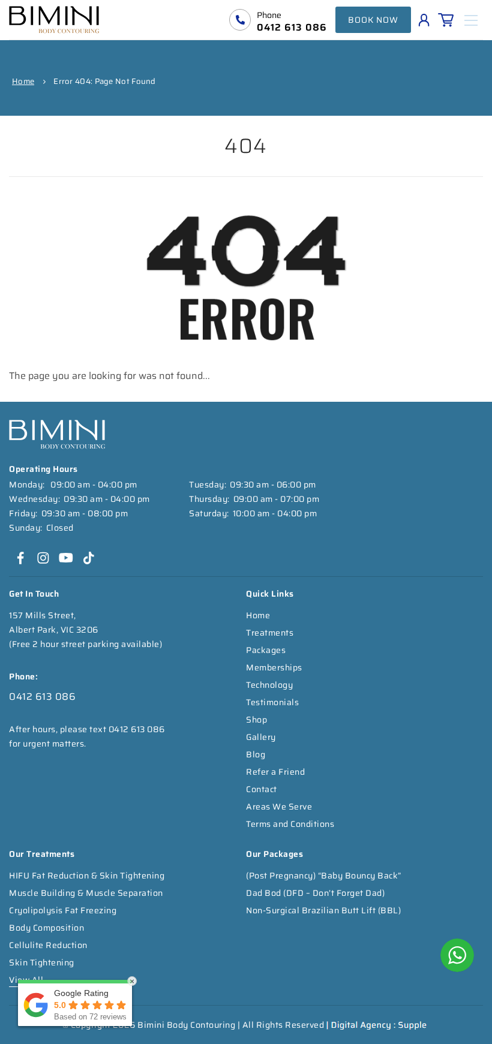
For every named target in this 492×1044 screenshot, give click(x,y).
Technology (269, 684)
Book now (373, 19)
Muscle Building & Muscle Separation (86, 892)
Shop (256, 719)
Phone (269, 15)
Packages (266, 650)
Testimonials (272, 702)
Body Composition (46, 927)
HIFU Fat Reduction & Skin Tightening (86, 875)
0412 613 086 (292, 27)
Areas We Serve (279, 806)
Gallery (261, 737)
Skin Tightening (41, 962)
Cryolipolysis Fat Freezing (62, 910)
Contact (261, 789)
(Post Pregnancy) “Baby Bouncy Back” (323, 875)
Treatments (269, 632)
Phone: (23, 676)
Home (23, 81)
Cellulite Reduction (48, 945)
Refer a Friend (275, 771)
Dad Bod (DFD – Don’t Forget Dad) (315, 892)
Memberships (274, 667)
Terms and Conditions (290, 824)
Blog (255, 754)
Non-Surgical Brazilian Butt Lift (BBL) (323, 910)
